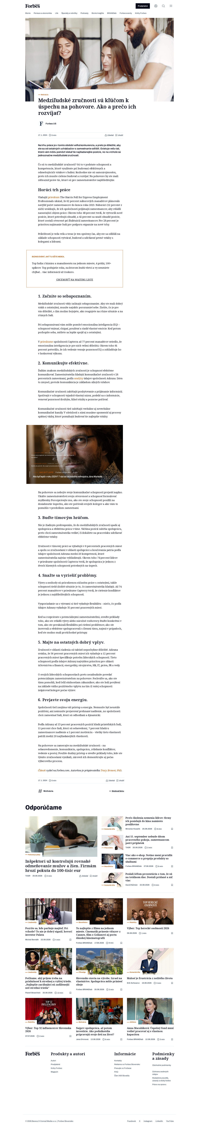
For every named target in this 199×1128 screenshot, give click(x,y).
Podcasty (84, 13)
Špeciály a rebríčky (69, 13)
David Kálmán (131, 885)
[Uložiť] (172, 829)
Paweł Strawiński (32, 993)
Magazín (54, 1072)
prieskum (54, 197)
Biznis (27, 13)
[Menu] (171, 6)
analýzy (78, 378)
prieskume (46, 341)
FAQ (116, 1072)
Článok (42, 770)
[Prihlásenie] (156, 6)
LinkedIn (159, 1121)
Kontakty (118, 1061)
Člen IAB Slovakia (121, 1076)
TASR (27, 876)
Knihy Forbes (140, 13)
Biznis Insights (98, 13)
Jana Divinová (82, 1039)
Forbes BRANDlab (133, 866)
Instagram (148, 1121)
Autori (53, 1061)
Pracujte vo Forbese (122, 1068)
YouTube (170, 1121)
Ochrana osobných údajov (160, 1073)
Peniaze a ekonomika (43, 13)
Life (56, 13)
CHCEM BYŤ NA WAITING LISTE (74, 279)
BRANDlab (111, 13)
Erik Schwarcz (133, 983)
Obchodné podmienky (161, 1065)
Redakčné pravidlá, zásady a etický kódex (161, 1079)
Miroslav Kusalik (132, 829)
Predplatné (143, 6)
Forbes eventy (126, 13)
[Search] (163, 6)
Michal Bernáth (32, 940)
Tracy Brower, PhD (111, 770)
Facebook (131, 1121)
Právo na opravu (159, 1084)
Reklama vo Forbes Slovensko (127, 1064)
